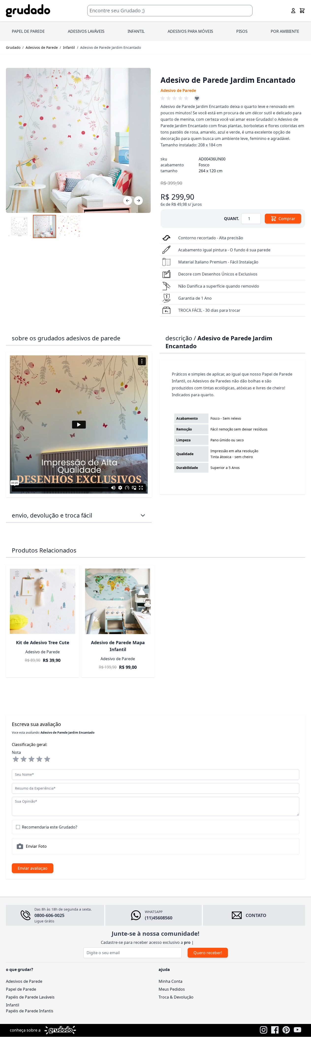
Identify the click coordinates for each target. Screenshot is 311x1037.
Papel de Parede (21, 989)
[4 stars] (39, 759)
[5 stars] (47, 759)
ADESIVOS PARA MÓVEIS (190, 31)
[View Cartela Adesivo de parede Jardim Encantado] (19, 226)
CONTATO (256, 915)
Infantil (69, 47)
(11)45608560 (158, 918)
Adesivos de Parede (42, 47)
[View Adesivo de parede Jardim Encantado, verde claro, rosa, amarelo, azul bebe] (69, 226)
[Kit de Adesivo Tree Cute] (42, 601)
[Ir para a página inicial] (28, 10)
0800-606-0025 (49, 915)
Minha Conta (170, 981)
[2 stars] (24, 759)
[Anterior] (127, 200)
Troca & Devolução (176, 997)
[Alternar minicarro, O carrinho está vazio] (302, 11)
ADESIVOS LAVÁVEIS (86, 31)
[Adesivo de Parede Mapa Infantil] (117, 601)
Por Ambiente (285, 31)
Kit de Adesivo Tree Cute (42, 642)
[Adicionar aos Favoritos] (197, 98)
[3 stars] (31, 759)
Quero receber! (207, 952)
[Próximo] (138, 200)
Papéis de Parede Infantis (29, 1011)
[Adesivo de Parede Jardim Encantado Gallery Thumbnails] (44, 226)
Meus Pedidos (172, 989)
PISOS (242, 31)
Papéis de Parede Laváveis (30, 997)
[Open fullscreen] (78, 140)
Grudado (13, 47)
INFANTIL (136, 31)
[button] (175, 98)
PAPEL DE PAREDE (28, 31)
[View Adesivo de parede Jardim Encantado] (44, 226)
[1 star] (16, 759)
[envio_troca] (143, 515)
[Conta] (293, 11)
